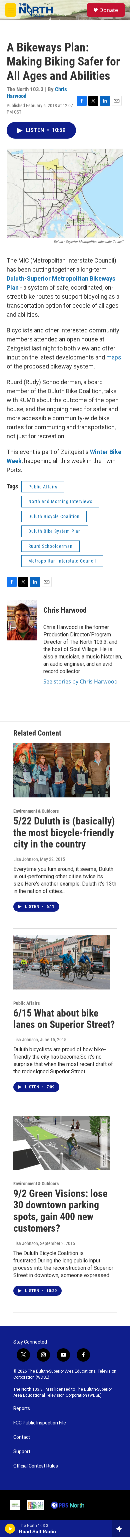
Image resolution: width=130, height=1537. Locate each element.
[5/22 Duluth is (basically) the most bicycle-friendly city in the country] (61, 770)
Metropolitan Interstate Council (62, 561)
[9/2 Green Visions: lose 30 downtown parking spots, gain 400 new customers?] (61, 1143)
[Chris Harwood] (22, 620)
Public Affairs (42, 486)
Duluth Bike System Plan (54, 531)
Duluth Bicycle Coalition (54, 516)
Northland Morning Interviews (60, 501)
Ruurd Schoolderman (50, 546)
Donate (108, 10)
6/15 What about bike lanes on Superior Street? (64, 1019)
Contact (21, 1437)
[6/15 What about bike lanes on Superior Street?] (61, 962)
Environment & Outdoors (36, 811)
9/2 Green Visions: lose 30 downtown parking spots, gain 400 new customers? (60, 1211)
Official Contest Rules (35, 1466)
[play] (10, 1528)
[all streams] (121, 1528)
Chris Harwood (65, 610)
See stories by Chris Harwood (80, 681)
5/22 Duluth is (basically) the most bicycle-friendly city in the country (64, 832)
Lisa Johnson (25, 859)
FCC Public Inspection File (39, 1422)
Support (21, 1451)
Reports (21, 1408)
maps (113, 357)
